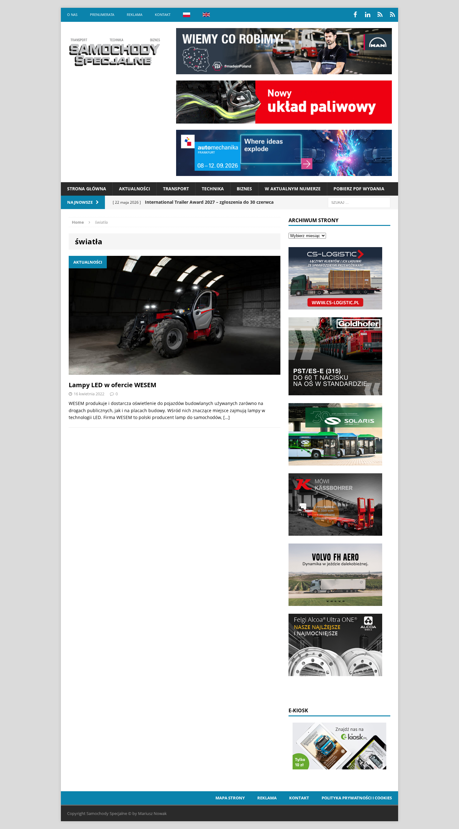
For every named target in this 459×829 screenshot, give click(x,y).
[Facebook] (355, 15)
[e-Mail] (392, 15)
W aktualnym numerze (293, 189)
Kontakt (162, 14)
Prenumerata (102, 14)
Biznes (244, 189)
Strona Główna (86, 189)
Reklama (134, 14)
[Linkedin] (367, 15)
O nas (72, 14)
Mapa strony (230, 798)
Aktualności (134, 189)
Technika (213, 189)
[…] (226, 417)
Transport (176, 189)
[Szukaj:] (359, 202)
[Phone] (380, 15)
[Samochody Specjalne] (114, 52)
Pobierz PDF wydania (358, 189)
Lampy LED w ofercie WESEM (112, 385)
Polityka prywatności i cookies (357, 798)
